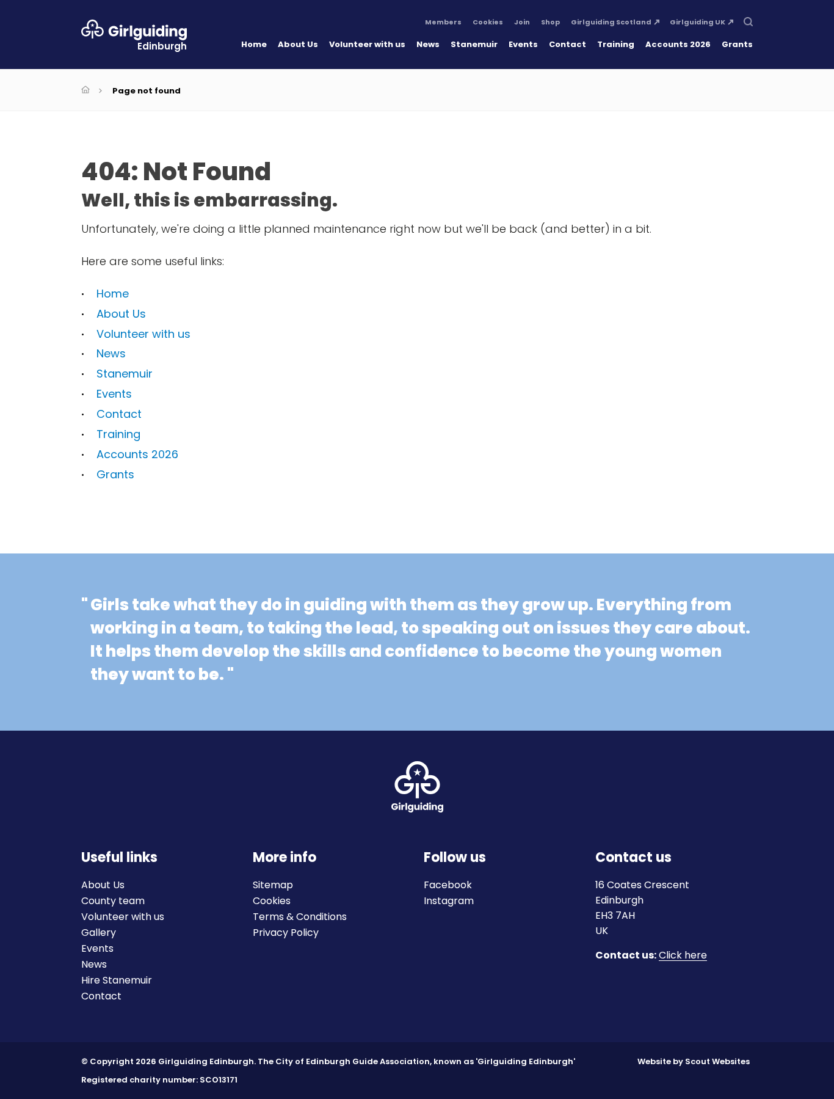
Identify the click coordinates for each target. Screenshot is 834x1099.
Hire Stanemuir (116, 980)
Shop (550, 22)
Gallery (98, 933)
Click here (683, 956)
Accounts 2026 (678, 44)
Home (254, 44)
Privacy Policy (286, 933)
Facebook (448, 885)
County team (113, 901)
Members (443, 22)
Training (615, 44)
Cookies (488, 22)
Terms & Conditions (300, 917)
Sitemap (273, 885)
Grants (737, 44)
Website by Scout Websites (693, 1061)
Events (523, 44)
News (428, 44)
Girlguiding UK (697, 22)
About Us (298, 44)
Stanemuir (474, 44)
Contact (567, 44)
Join (522, 22)
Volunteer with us (367, 44)
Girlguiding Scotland (611, 22)
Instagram (449, 901)
